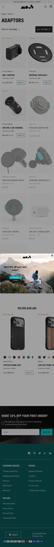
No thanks (15, 280)
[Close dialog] (52, 255)
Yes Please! (15, 277)
